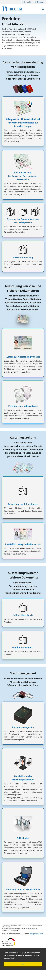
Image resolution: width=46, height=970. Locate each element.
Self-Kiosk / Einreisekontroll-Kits (23, 889)
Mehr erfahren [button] (9, 958)
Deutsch (40, 2)
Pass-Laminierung (23, 257)
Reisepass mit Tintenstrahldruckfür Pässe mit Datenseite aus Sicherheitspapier (23, 123)
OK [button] (23, 964)
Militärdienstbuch (23, 615)
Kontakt (27, 2)
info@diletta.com (36, 934)
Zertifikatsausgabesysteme (23, 406)
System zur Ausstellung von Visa (23, 356)
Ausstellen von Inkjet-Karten (23, 504)
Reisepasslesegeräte (23, 727)
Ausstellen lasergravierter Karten (23, 544)
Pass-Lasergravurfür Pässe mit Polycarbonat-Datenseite (23, 176)
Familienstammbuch (23, 647)
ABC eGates (23, 837)
